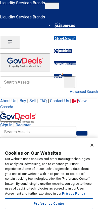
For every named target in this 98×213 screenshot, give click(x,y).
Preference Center (49, 203)
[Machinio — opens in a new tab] (63, 51)
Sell (32, 100)
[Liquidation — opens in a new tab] (65, 63)
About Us (8, 100)
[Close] (91, 145)
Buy (23, 100)
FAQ (43, 100)
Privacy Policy (73, 193)
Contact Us (59, 100)
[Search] (81, 133)
